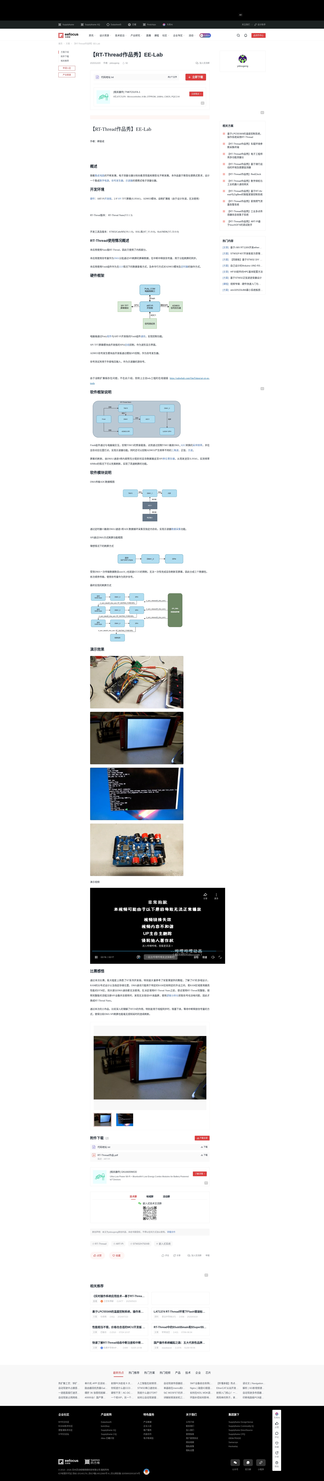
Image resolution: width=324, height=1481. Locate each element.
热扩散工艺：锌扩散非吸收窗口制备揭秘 (79, 1383)
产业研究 (135, 35)
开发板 (108, 198)
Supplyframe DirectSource (240, 1430)
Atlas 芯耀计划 (107, 1438)
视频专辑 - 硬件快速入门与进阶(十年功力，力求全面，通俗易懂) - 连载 (243, 283)
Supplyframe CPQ (236, 1434)
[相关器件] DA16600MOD (123, 1171)
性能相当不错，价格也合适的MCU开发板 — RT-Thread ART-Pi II (119, 1327)
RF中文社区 (63, 1422)
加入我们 (190, 1430)
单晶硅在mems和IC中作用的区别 (181, 1388)
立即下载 (197, 77)
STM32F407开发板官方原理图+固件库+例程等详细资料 (243, 253)
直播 (148, 35)
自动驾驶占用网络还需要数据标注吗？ (78, 1397)
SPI (119, 198)
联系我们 (190, 1426)
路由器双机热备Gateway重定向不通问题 (106, 1388)
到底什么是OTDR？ (147, 1392)
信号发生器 (117, 180)
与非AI (170, 24)
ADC (183, 445)
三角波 (175, 450)
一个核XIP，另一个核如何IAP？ (127, 1397)
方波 (190, 450)
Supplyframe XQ (92, 24)
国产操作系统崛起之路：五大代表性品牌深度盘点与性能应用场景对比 (180, 1342)
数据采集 (176, 529)
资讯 (91, 35)
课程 (156, 35)
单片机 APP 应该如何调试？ (99, 1383)
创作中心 (259, 35)
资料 (156, 1317)
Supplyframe (68, 24)
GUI (121, 266)
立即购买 (195, 94)
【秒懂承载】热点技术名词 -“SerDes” (236, 1383)
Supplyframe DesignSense (240, 1422)
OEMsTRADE (234, 1438)
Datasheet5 (116, 24)
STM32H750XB (141, 1243)
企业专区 (178, 35)
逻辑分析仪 (173, 995)
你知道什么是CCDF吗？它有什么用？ (131, 1388)
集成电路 (99, 175)
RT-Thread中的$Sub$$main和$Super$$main (180, 1327)
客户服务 (147, 1430)
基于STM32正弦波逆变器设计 (242, 277)
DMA (116, 258)
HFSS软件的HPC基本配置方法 (243, 271)
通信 (143, 336)
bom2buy (105, 1426)
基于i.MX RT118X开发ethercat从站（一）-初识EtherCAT (243, 247)
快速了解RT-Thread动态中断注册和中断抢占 (119, 1342)
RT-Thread (100, 1243)
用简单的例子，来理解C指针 (231, 1397)
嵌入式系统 (165, 1243)
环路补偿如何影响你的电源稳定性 (207, 1397)
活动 (191, 35)
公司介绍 (190, 1422)
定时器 (184, 266)
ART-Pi (119, 1243)
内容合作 (147, 1434)
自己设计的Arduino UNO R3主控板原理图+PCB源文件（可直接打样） (243, 265)
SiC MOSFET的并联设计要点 (179, 1392)
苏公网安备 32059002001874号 (125, 1473)
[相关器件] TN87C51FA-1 (126, 92)
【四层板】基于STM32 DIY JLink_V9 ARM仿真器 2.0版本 (243, 259)
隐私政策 (190, 1446)
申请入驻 (67, 68)
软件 (109, 336)
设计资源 (104, 35)
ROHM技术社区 (65, 1426)
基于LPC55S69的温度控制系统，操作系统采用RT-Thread (119, 1311)
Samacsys (233, 1442)
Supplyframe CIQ (109, 1434)
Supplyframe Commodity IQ (241, 1426)
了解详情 (199, 1174)
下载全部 (203, 1138)
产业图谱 (67, 75)
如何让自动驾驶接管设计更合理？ (155, 1397)
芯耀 (134, 24)
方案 (68, 44)
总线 (127, 345)
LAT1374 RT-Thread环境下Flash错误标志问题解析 (180, 1311)
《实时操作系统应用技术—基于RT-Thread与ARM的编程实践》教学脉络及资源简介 (119, 1296)
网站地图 (190, 1442)
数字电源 (104, 180)
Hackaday (233, 1446)
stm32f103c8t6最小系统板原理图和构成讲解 (243, 290)
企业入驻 (147, 1426)
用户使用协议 (192, 1438)
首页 (60, 44)
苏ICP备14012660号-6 (99, 1473)
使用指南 (190, 1434)
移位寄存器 (169, 458)
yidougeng (114, 63)
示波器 (129, 180)
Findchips (151, 24)
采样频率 (197, 445)
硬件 (92, 198)
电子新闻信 (148, 1438)
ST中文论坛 (63, 1434)
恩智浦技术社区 (65, 1430)
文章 (95, 1332)
